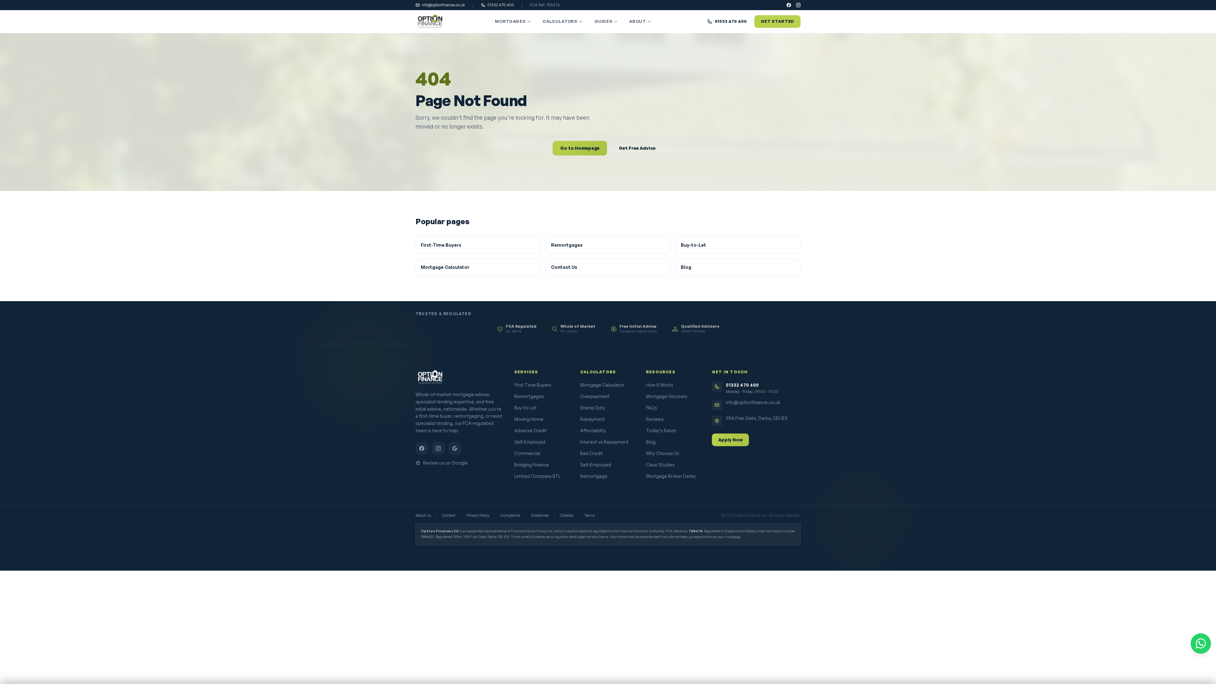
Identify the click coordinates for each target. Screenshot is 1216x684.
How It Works (659, 385)
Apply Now (730, 439)
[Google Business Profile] (454, 448)
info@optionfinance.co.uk (443, 5)
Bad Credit (591, 453)
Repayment (592, 419)
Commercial (527, 453)
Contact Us (564, 267)
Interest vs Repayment (604, 442)
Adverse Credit (530, 430)
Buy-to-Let (693, 245)
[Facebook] (789, 5)
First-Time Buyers (441, 245)
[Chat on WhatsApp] (1201, 643)
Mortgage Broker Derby (671, 476)
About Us (423, 515)
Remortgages (567, 245)
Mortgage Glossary (666, 396)
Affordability (593, 430)
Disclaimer (540, 515)
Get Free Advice (637, 148)
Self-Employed (529, 442)
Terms (589, 515)
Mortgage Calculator (445, 267)
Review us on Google (445, 463)
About (637, 21)
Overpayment (595, 396)
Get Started (777, 21)
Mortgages (510, 21)
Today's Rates (661, 430)
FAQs (651, 407)
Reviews (655, 419)
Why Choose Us (662, 453)
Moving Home (528, 419)
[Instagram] (798, 5)
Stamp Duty (592, 407)
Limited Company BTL (537, 476)
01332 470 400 (500, 5)
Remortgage (593, 476)
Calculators (559, 21)
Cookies (566, 515)
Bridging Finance (531, 464)
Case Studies (660, 464)
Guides (603, 21)
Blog (686, 267)
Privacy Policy (477, 515)
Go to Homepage (579, 148)
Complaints (510, 515)
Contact (448, 515)
